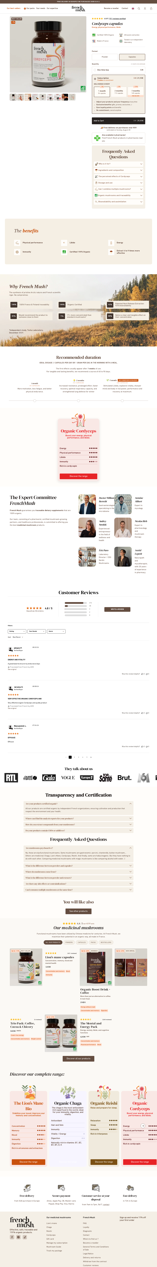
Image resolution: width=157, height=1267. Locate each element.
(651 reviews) (72, 953)
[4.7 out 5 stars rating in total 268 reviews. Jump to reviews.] (85, 1019)
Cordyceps (51, 1235)
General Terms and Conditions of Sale (96, 1248)
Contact (125, 8)
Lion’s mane (51, 1223)
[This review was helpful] (142, 674)
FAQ (84, 1223)
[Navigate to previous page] (66, 757)
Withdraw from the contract (95, 1262)
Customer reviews (91, 1266)
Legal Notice (88, 1254)
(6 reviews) (38, 1019)
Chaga (49, 1227)
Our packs (30, 8)
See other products (78, 911)
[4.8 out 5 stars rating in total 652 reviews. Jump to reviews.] (50, 953)
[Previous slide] (14, 1126)
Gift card (50, 1239)
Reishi (49, 1231)
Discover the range (78, 476)
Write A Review (117, 609)
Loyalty (86, 1227)
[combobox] (17, 631)
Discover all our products (78, 1059)
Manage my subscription (56, 1243)
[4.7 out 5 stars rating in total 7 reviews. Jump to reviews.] (15, 1019)
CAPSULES (82, 942)
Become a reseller (111, 8)
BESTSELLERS (106, 942)
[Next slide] (143, 1126)
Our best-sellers (13, 8)
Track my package (54, 1251)
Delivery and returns (92, 1258)
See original (12, 669)
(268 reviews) (107, 1019)
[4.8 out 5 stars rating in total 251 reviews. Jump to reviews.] (97, 18)
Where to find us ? (90, 1239)
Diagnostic (87, 1231)
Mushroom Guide (53, 1247)
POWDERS (69, 942)
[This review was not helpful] (147, 674)
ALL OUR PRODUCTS (53, 942)
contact (106, 1205)
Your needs (40, 8)
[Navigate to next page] (91, 757)
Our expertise (52, 8)
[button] (133, 8)
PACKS (93, 942)
